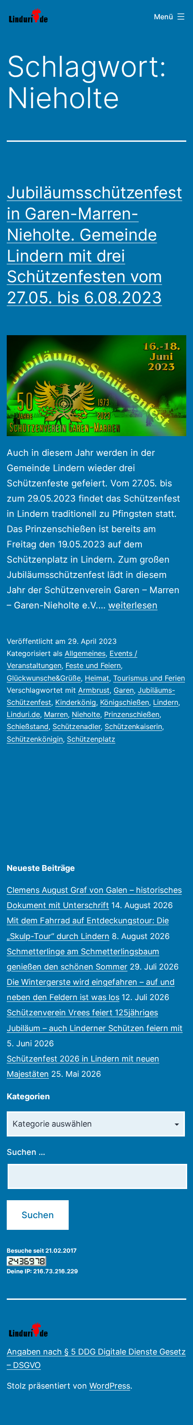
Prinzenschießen (131, 714)
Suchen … (26, 1152)
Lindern (165, 702)
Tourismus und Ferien (149, 677)
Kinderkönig (75, 702)
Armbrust (94, 690)
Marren (56, 714)
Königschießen (124, 702)
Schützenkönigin (35, 738)
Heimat (97, 677)
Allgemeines (85, 653)
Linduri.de (23, 714)
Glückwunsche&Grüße (44, 677)
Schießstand (27, 726)
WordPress (109, 1385)
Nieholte (86, 714)
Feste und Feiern (93, 665)
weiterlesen (133, 605)
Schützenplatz (91, 738)
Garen (124, 690)
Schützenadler (77, 726)
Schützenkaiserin (133, 726)
